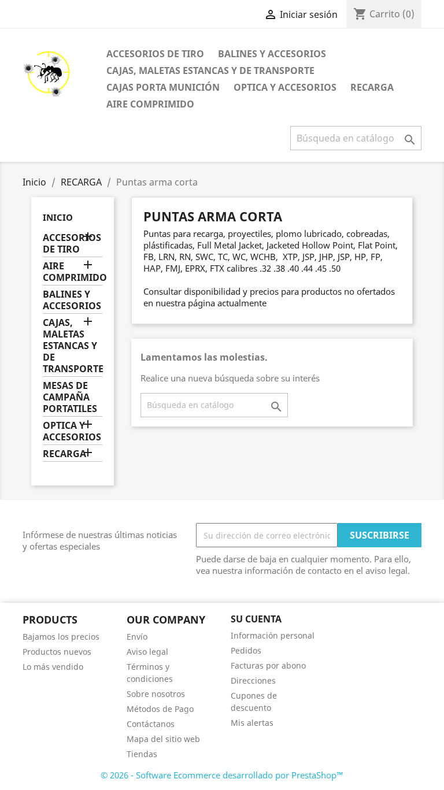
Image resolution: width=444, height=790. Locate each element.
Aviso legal (147, 651)
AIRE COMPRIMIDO (150, 104)
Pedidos (246, 650)
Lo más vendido (53, 666)
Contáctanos (151, 723)
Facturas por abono (268, 665)
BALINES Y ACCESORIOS (272, 53)
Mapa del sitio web (163, 738)
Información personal (272, 635)
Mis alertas (252, 722)
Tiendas (142, 753)
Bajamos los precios (61, 636)
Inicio (58, 217)
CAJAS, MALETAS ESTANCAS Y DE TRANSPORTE (210, 70)
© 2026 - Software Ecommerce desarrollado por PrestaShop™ (222, 775)
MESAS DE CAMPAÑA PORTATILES (70, 397)
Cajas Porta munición (163, 87)
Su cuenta (256, 619)
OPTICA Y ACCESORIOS (285, 87)
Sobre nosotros (156, 693)
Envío (137, 636)
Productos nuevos (57, 651)
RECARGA (372, 87)
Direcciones (253, 680)
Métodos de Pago (160, 708)
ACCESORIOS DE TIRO (155, 53)
